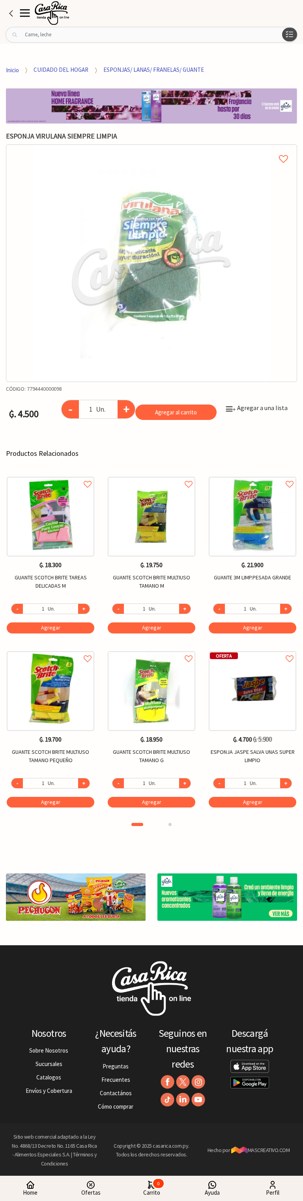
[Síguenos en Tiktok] (167, 1100)
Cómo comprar (115, 1106)
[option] (151, 263)
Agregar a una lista (260, 408)
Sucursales (49, 1064)
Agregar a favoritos (50, 475)
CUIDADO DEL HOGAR (61, 69)
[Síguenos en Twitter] (183, 1082)
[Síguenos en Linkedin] (183, 1100)
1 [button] (137, 824)
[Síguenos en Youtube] (198, 1100)
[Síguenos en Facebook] (167, 1082)
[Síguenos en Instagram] (198, 1082)
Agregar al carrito (176, 412)
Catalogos (48, 1077)
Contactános (116, 1093)
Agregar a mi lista (151, 150)
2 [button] (170, 824)
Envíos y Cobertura (49, 1090)
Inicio (12, 69)
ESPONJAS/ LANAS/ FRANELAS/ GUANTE (153, 69)
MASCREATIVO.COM (269, 1150)
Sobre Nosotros (48, 1050)
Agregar (50, 627)
